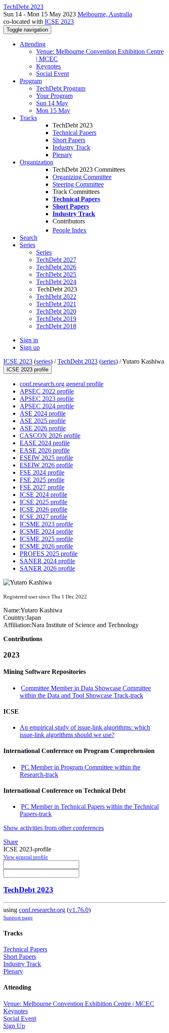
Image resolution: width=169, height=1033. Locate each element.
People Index (70, 230)
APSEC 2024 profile (47, 406)
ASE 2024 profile (43, 413)
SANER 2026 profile (47, 568)
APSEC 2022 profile (47, 391)
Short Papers (69, 140)
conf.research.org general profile (61, 383)
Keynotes (48, 66)
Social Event (52, 73)
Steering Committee (78, 184)
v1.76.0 (79, 909)
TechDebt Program (60, 88)
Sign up (30, 347)
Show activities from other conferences (53, 827)
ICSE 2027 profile (43, 516)
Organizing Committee (82, 176)
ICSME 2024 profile (46, 531)
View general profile (25, 857)
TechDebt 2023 (77, 361)
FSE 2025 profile (42, 479)
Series (44, 252)
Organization (36, 162)
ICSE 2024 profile (43, 494)
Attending (33, 44)
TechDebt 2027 (56, 259)
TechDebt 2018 (56, 326)
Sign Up (14, 1025)
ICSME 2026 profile (46, 546)
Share (10, 841)
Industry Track (71, 147)
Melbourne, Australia (105, 14)
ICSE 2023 (59, 21)
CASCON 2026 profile (50, 435)
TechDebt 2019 (56, 318)
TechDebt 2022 (56, 296)
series (43, 361)
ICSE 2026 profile (43, 509)
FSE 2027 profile (42, 487)
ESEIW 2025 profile (46, 457)
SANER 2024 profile (47, 560)
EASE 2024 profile (45, 442)
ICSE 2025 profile (43, 501)
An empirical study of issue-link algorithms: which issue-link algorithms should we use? (85, 731)
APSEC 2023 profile (47, 398)
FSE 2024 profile (42, 472)
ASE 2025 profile (43, 420)
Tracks (28, 117)
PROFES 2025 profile (49, 553)
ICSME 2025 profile (46, 538)
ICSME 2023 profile (46, 524)
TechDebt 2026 (56, 267)
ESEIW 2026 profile (46, 465)
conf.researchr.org (42, 909)
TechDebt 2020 (56, 311)
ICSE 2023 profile (27, 369)
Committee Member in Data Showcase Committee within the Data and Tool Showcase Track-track (85, 692)
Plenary (62, 154)
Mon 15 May (53, 110)
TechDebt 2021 (56, 303)
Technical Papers (74, 132)
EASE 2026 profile (45, 450)
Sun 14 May (52, 103)
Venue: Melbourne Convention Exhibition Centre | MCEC (78, 1003)
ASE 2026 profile (43, 428)
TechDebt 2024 (56, 281)
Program (31, 80)
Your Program (54, 95)
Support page (18, 918)
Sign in (29, 340)
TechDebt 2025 (56, 274)
